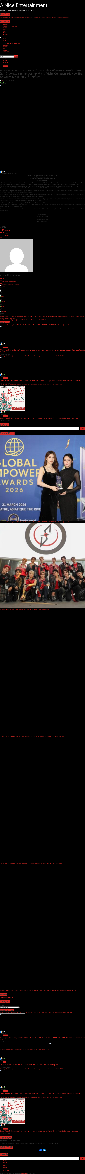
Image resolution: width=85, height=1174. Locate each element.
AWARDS (5, 24)
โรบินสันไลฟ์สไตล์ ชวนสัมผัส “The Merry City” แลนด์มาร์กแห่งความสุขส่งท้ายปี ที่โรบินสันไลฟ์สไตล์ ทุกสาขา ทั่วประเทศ (31, 385)
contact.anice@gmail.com (9, 281)
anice (3, 80)
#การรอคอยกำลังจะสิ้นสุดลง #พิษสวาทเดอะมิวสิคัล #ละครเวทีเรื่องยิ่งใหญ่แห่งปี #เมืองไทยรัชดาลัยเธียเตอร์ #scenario (23, 17)
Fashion (5, 27)
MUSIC (5, 47)
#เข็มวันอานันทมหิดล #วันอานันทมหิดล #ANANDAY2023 (57, 17)
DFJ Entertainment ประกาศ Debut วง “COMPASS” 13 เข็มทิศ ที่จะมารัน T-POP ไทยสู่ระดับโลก (24, 609)
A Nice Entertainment (23, 5)
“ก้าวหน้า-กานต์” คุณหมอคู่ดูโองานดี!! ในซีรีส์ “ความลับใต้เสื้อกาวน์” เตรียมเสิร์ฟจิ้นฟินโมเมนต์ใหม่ (26, 320)
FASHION (5, 50)
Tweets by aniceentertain (7, 997)
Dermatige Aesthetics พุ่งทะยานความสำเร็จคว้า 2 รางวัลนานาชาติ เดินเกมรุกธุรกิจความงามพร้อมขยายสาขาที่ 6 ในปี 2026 (32, 356)
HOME (5, 38)
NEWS (4, 40)
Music (4, 31)
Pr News (5, 34)
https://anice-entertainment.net (10, 284)
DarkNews (24, 1173)
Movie (4, 29)
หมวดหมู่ (2, 1005)
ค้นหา (82, 428)
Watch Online (4, 58)
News (4, 32)
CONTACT (6, 52)
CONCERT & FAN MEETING (10, 26)
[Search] (0, 54)
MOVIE (5, 48)
